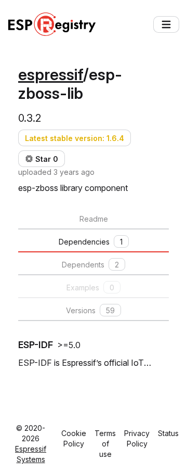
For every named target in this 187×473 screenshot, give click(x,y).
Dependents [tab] (90, 264)
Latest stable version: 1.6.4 (74, 138)
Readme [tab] (93, 218)
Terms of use (105, 443)
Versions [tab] (90, 310)
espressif (50, 74)
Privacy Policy (137, 438)
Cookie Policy (73, 438)
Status (168, 433)
